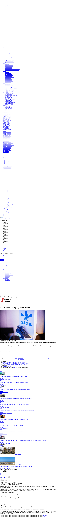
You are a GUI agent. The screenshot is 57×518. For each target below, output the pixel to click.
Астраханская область (9, 25)
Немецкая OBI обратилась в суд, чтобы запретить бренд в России (14, 364)
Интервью (7, 277)
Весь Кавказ (7, 84)
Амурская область (8, 94)
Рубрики (2, 260)
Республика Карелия (7, 150)
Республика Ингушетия (9, 86)
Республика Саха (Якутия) (10, 99)
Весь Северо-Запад (8, 34)
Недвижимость (8, 266)
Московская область (9, 6)
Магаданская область (9, 97)
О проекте (2, 472)
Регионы (2, 0)
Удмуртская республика (9, 60)
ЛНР (6, 109)
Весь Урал (7, 64)
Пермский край (8, 53)
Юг (3, 23)
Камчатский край (8, 96)
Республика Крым (8, 31)
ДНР (6, 110)
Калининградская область (10, 36)
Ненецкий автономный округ (10, 38)
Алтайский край (8, 73)
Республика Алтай (8, 79)
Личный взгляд (8, 276)
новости (2, 259)
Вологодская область (9, 37)
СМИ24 (44, 516)
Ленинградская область (9, 39)
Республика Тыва (8, 80)
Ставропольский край (9, 91)
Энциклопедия (8, 273)
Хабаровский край (8, 101)
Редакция (2, 474)
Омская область (8, 78)
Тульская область (8, 21)
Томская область (8, 82)
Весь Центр (7, 5)
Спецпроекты (5, 278)
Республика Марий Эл (9, 55)
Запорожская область (9, 107)
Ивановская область (9, 11)
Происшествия (5, 269)
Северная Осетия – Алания (10, 90)
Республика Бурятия (9, 104)
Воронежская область (9, 10)
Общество (5, 268)
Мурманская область (7, 147)
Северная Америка (8, 413)
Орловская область (8, 16)
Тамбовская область (8, 19)
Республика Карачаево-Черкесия (11, 88)
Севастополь (7, 32)
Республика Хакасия (9, 81)
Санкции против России (7, 366)
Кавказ (4, 83)
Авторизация (2, 475)
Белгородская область (9, 7)
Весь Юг (6, 24)
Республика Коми (6, 151)
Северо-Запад (5, 33)
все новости (2, 445)
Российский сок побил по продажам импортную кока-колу (13, 362)
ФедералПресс (21, 359)
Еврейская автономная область (11, 95)
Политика (2, 385)
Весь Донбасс (7, 106)
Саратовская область (9, 59)
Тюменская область (8, 68)
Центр (4, 4)
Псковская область (6, 149)
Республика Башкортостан (10, 54)
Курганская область (8, 67)
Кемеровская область (9, 75)
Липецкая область (8, 15)
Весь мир (4, 2)
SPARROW (45, 515)
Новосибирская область (9, 77)
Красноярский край (8, 76)
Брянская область (8, 8)
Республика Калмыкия (9, 29)
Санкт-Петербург (6, 152)
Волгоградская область (9, 26)
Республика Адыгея (8, 28)
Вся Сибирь (7, 72)
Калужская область (8, 12)
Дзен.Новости (20, 358)
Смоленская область (9, 18)
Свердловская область (9, 65)
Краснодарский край (9, 27)
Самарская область (8, 58)
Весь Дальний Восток (9, 93)
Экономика (2, 392)
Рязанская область (8, 17)
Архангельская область (9, 35)
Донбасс (4, 105)
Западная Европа (7, 443)
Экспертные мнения (9, 275)
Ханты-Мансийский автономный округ (12, 69)
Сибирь (4, 71)
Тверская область (8, 20)
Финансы (7, 267)
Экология (4, 271)
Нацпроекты (5, 270)
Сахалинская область (9, 100)
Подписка (7, 279)
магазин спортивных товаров (37, 351)
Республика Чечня (8, 89)
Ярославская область (9, 22)
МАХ (16, 358)
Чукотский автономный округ (10, 102)
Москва (4, 3)
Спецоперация (18, 454)
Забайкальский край (9, 103)
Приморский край (8, 98)
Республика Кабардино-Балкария (11, 87)
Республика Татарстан (9, 57)
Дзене (14, 367)
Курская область (8, 14)
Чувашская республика (9, 62)
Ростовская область (8, 30)
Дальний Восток (6, 92)
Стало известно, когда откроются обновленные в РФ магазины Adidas (15, 363)
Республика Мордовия (9, 56)
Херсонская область (8, 108)
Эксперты (4, 272)
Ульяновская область (9, 61)
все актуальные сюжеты (5, 468)
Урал (4, 63)
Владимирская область (9, 9)
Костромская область (9, 13)
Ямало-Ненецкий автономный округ (12, 70)
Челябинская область (9, 66)
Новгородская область (7, 148)
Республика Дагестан (9, 85)
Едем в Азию (18, 464)
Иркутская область (8, 74)
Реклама (4, 248)
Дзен (48, 358)
